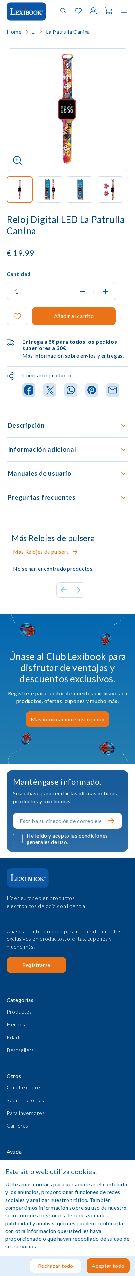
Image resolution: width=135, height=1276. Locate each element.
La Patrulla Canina (68, 32)
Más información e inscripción (68, 719)
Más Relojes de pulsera (41, 551)
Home (14, 32)
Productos (19, 1011)
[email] (112, 390)
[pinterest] (91, 390)
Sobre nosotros (25, 1100)
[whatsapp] (70, 390)
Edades (16, 1037)
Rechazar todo (55, 1266)
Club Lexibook (24, 1087)
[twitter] (49, 390)
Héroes (16, 1024)
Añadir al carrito (74, 316)
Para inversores (26, 1113)
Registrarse (36, 965)
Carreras (17, 1125)
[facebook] (28, 390)
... (34, 32)
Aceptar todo (108, 1266)
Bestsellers (20, 1050)
